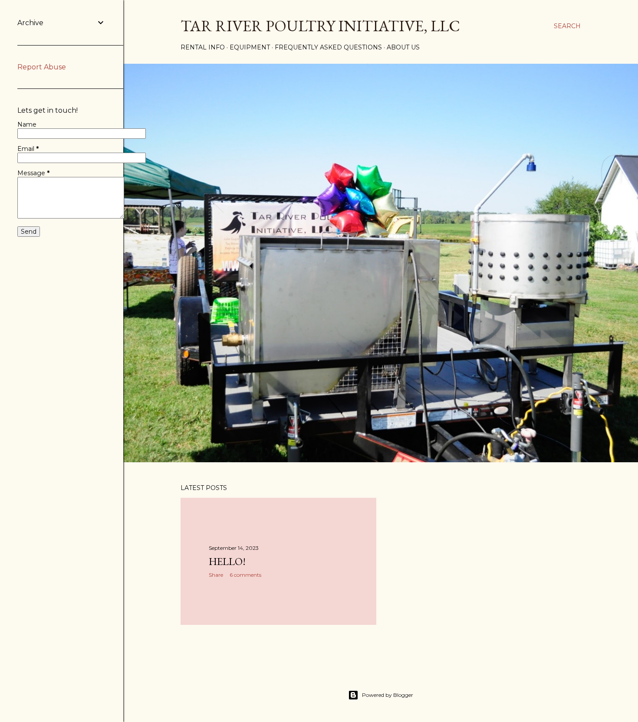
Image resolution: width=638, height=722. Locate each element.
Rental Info (203, 47)
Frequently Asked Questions (328, 47)
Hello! (227, 561)
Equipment (250, 47)
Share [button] (216, 575)
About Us (403, 47)
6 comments (245, 575)
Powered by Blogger (387, 695)
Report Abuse (41, 67)
